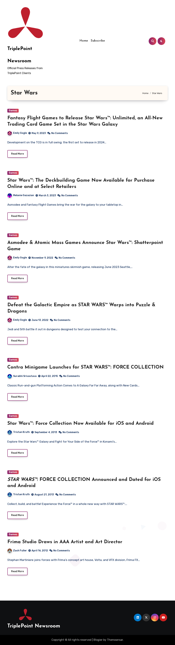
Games (13, 110)
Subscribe (98, 40)
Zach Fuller (20, 550)
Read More (17, 153)
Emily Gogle (20, 133)
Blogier (98, 639)
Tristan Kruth (21, 432)
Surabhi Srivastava (25, 376)
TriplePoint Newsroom (33, 626)
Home (83, 40)
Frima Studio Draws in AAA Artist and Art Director (64, 542)
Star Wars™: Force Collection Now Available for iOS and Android (80, 423)
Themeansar (115, 639)
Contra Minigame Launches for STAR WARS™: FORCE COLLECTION (85, 367)
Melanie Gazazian (23, 195)
